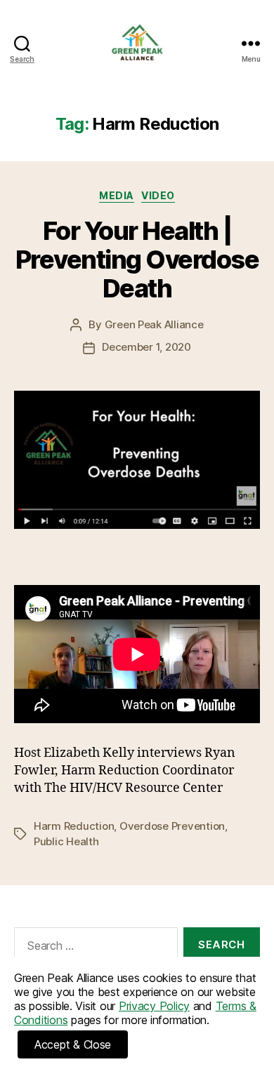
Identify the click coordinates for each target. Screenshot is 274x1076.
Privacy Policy (154, 1006)
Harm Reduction (74, 826)
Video (158, 195)
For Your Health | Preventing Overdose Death (137, 259)
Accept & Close (72, 1044)
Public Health (66, 841)
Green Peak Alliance (154, 324)
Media (116, 195)
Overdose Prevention (172, 826)
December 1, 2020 (146, 347)
